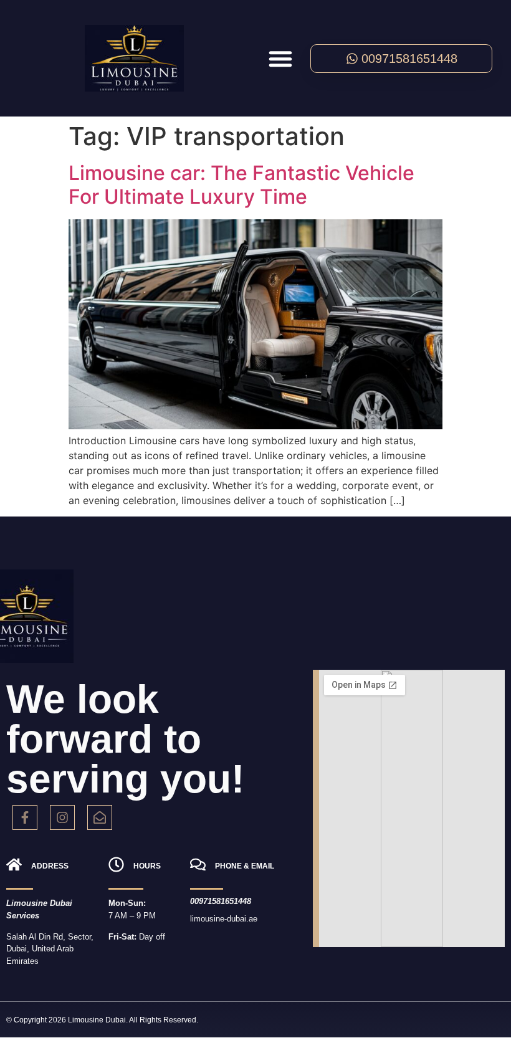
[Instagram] (62, 817)
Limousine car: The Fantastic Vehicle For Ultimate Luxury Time (241, 185)
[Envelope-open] (99, 817)
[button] (280, 58)
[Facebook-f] (24, 817)
